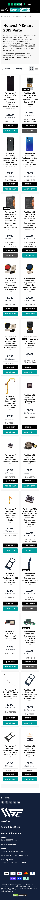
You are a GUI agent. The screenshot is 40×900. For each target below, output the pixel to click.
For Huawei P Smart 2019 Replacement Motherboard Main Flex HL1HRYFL (30, 578)
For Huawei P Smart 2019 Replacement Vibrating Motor (29, 458)
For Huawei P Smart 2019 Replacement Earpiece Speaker (10, 458)
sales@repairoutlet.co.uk (15, 851)
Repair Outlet (10, 108)
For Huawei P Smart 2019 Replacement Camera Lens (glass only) (29, 750)
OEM (10, 291)
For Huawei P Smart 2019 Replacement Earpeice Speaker (29, 398)
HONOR (29, 106)
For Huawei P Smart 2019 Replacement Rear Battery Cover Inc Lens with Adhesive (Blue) (30, 159)
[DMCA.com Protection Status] (20, 896)
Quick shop (10, 125)
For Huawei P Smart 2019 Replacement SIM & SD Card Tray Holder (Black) (10, 750)
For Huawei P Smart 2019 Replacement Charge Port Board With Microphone (29, 637)
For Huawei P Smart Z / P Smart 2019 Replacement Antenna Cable (10, 693)
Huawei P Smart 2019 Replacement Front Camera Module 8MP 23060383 (30, 341)
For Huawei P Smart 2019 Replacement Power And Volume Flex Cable (10, 514)
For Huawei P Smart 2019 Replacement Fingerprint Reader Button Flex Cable (10, 402)
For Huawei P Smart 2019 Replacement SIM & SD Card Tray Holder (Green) (10, 578)
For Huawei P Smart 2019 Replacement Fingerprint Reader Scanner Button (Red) (10, 283)
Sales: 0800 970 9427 (9, 840)
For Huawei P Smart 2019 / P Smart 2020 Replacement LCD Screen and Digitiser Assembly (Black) (10, 99)
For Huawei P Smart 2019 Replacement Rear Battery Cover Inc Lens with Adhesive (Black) (10, 159)
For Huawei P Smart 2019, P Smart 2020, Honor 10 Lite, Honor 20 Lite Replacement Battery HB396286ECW (10, 220)
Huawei (29, 348)
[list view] (36, 68)
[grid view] (31, 68)
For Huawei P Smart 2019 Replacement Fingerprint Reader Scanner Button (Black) (10, 342)
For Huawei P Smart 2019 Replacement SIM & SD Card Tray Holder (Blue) (29, 694)
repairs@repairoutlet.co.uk (17, 855)
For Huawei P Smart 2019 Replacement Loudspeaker (10, 634)
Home (3, 16)
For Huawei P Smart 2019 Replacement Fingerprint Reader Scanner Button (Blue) (29, 283)
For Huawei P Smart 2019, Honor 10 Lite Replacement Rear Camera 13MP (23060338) (30, 98)
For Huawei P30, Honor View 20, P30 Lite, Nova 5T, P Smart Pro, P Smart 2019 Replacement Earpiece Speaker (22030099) (29, 516)
